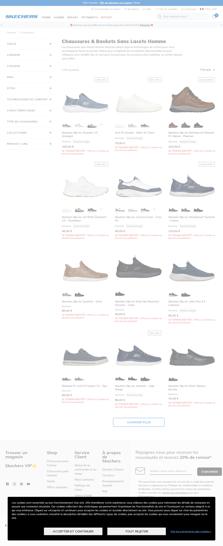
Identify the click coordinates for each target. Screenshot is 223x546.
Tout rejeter (136, 531)
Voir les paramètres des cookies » (191, 531)
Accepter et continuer (73, 531)
